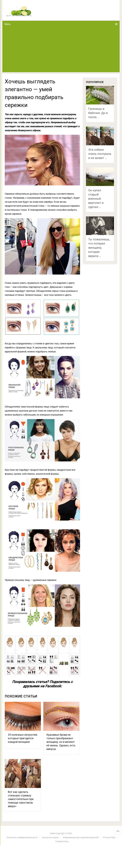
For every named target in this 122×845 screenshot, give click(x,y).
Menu (8, 24)
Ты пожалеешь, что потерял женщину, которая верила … (99, 248)
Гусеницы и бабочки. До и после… (98, 113)
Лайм (52, 833)
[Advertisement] (61, 50)
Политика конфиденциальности (22, 837)
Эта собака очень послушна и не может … (99, 154)
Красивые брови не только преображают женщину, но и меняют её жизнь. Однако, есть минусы (60, 742)
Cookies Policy (62, 841)
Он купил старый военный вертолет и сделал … (96, 199)
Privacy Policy (109, 837)
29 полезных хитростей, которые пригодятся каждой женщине (22, 738)
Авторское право (50, 837)
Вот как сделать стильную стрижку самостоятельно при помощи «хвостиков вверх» (20, 799)
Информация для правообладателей (81, 837)
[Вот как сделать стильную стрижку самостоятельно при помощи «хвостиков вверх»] (23, 773)
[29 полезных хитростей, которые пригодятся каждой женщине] (23, 716)
